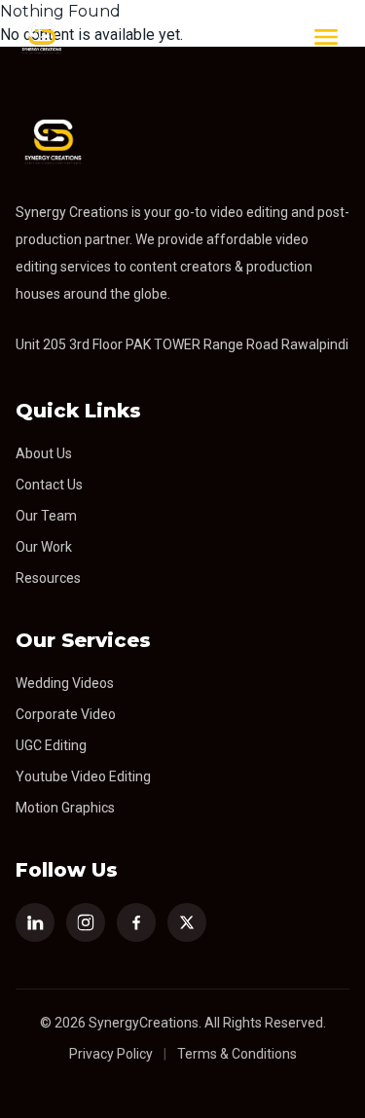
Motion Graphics (65, 807)
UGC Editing (51, 745)
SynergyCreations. (145, 1022)
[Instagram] (85, 922)
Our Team (46, 515)
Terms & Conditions (237, 1054)
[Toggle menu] (326, 37)
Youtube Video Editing (83, 776)
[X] (186, 922)
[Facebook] (136, 922)
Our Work (44, 547)
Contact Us (49, 484)
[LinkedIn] (35, 922)
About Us (44, 453)
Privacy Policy (111, 1054)
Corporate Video (66, 714)
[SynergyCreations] (41, 37)
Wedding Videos (65, 683)
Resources (48, 578)
